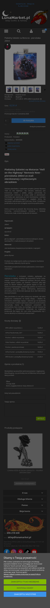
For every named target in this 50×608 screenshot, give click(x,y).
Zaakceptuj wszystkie (25, 594)
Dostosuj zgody (25, 588)
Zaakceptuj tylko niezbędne (25, 582)
